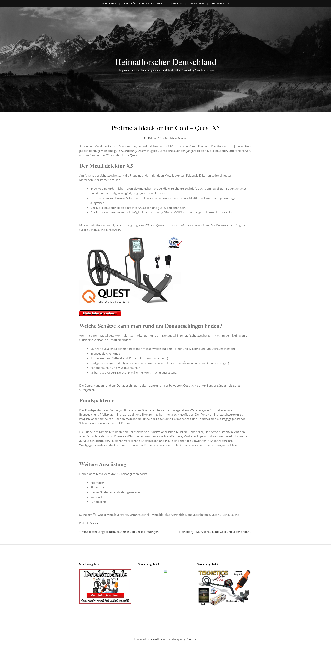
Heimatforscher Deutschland (165, 61)
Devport (191, 639)
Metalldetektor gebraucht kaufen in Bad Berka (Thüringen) (120, 532)
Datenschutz (220, 3)
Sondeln (94, 523)
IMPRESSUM (197, 3)
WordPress (158, 639)
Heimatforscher (178, 138)
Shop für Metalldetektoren (143, 3)
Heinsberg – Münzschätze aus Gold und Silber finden (214, 532)
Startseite (109, 3)
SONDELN (176, 3)
